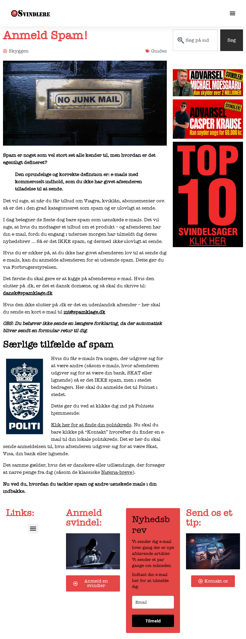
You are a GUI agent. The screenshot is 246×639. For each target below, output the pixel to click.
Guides (159, 51)
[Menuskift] (233, 13)
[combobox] (195, 40)
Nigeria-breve (116, 472)
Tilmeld (153, 621)
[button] (33, 529)
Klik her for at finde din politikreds (91, 425)
